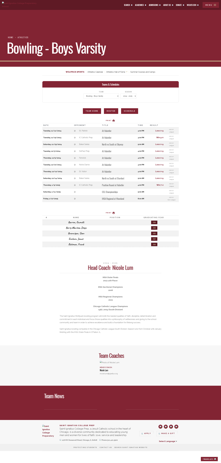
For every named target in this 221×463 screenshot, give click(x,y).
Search (127, 5)
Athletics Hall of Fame (115, 72)
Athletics (23, 37)
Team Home (92, 111)
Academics (139, 5)
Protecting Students (85, 447)
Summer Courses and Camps (142, 72)
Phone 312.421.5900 (110, 440)
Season (128, 91)
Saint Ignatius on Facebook (166, 427)
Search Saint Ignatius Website (131, 447)
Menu (208, 5)
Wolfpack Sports (75, 72)
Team (101, 91)
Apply (147, 433)
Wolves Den (191, 5)
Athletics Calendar (95, 72)
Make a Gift (168, 433)
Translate (208, 459)
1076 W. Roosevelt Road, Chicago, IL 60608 (79, 440)
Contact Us (106, 447)
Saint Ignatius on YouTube (176, 427)
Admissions (153, 5)
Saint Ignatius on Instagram (160, 427)
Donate (179, 5)
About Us (167, 5)
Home (10, 37)
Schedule (129, 111)
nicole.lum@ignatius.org (109, 374)
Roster (111, 111)
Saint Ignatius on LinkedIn (171, 427)
